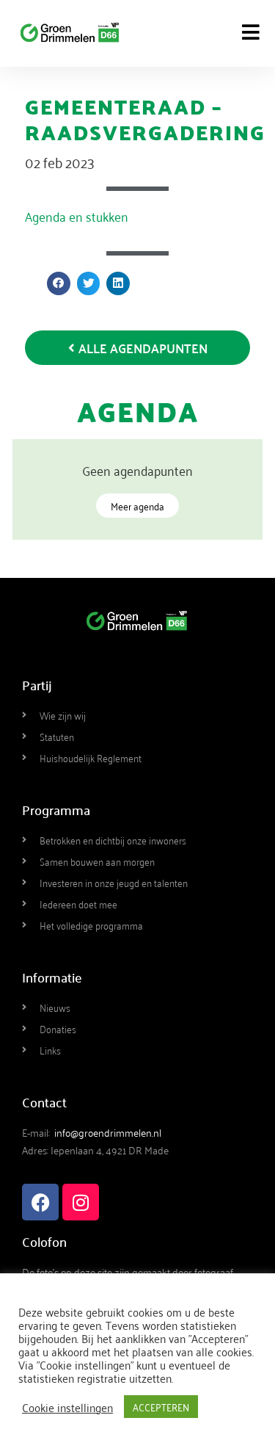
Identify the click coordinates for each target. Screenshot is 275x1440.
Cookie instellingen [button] (67, 1407)
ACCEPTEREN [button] (161, 1406)
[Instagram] (80, 1202)
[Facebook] (40, 1202)
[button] (58, 283)
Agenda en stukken (76, 216)
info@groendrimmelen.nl (107, 1132)
